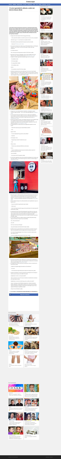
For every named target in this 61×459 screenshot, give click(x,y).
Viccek (34, 4)
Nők (37, 4)
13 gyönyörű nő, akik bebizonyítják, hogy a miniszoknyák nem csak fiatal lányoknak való (46, 70)
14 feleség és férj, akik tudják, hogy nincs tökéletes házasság (46, 162)
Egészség (44, 4)
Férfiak (40, 4)
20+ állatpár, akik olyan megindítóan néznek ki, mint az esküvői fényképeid (46, 97)
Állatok (48, 4)
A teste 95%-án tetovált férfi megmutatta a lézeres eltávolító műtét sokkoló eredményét (30, 423)
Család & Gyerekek (11, 421)
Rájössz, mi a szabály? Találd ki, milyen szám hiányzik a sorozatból (15, 395)
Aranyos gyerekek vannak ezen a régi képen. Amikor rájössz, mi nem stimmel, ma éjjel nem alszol (46, 123)
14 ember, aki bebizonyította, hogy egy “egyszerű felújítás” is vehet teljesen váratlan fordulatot (46, 84)
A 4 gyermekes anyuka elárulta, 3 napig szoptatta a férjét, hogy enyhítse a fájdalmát (15, 423)
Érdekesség (29, 4)
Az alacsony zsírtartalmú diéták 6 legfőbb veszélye (31, 325)
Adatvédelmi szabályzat (49, 457)
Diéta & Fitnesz (27, 364)
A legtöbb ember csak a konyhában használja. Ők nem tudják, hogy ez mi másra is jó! (46, 109)
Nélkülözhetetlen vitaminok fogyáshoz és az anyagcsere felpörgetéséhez (14, 338)
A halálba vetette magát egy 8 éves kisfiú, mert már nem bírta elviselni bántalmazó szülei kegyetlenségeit (31, 395)
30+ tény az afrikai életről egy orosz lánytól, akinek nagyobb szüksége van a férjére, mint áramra (31, 352)
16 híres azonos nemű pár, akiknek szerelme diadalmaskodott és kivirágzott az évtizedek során (31, 409)
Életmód (25, 4)
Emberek (14, 4)
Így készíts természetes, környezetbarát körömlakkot (14, 325)
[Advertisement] (23, 19)
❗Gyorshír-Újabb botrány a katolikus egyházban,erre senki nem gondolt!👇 (16, 409)
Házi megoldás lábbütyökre (46, 135)
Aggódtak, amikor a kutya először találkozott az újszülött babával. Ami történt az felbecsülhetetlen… (46, 43)
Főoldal (10, 4)
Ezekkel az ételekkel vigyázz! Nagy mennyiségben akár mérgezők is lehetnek (31, 338)
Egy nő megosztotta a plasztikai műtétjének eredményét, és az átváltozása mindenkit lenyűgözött (15, 437)
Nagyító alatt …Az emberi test (46, 30)
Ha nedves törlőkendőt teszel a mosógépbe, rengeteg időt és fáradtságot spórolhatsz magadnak (46, 18)
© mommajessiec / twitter (22, 123)
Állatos (42, 40)
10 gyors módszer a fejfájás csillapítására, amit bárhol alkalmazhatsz (14, 352)
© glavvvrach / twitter (31, 55)
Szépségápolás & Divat (28, 421)
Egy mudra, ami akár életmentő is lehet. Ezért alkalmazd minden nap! (45, 56)
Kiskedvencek (43, 94)
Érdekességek (19, 4)
